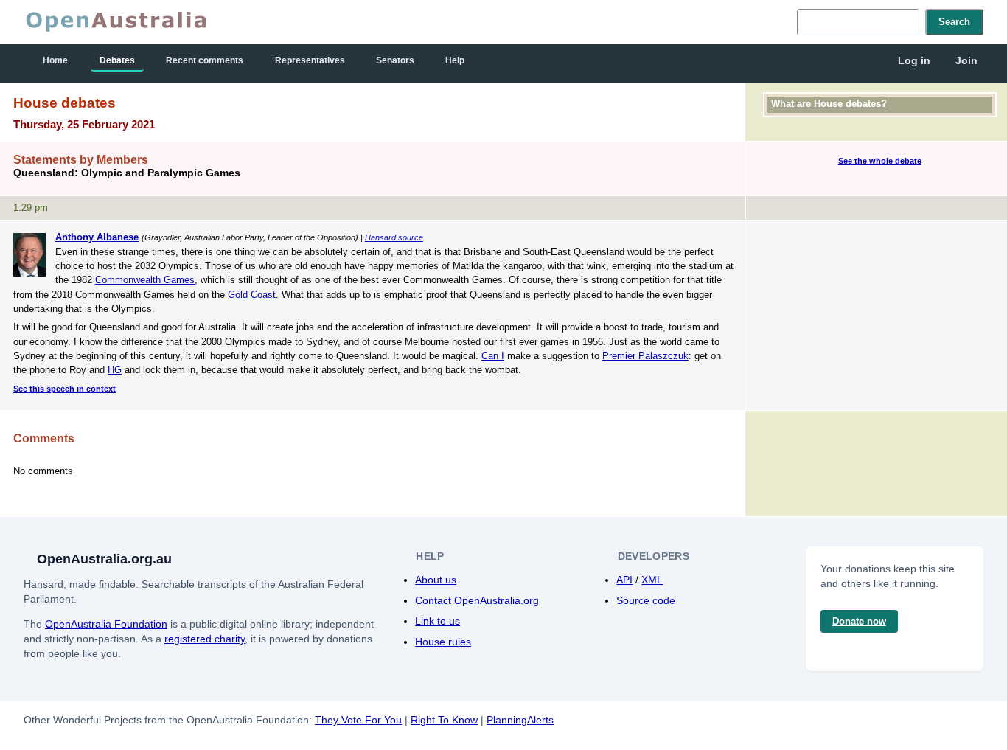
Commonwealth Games (145, 279)
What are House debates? (829, 103)
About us (435, 580)
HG (115, 369)
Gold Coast (252, 294)
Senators (395, 60)
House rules (443, 641)
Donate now (859, 621)
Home (55, 60)
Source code (645, 600)
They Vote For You (358, 720)
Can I (492, 355)
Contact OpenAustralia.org (477, 600)
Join (966, 60)
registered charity (204, 639)
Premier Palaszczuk (645, 355)
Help (454, 60)
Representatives (310, 60)
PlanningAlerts (520, 720)
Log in (914, 60)
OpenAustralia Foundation (106, 624)
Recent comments (204, 60)
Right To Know (444, 720)
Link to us (437, 621)
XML (652, 580)
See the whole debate (879, 160)
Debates (117, 60)
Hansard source (394, 237)
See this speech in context (64, 388)
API (624, 580)
